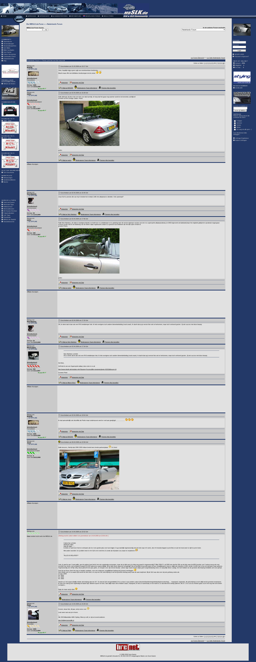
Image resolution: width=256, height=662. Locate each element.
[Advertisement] (10, 192)
